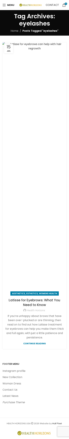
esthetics (32, 293)
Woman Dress (12, 383)
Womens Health (48, 293)
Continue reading (34, 343)
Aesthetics (18, 293)
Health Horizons (36, 310)
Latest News (10, 396)
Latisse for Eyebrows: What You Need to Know (34, 302)
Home (14, 31)
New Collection (12, 377)
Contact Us (10, 390)
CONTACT (52, 5)
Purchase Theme (14, 402)
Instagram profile (14, 371)
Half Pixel (57, 423)
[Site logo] (30, 5)
